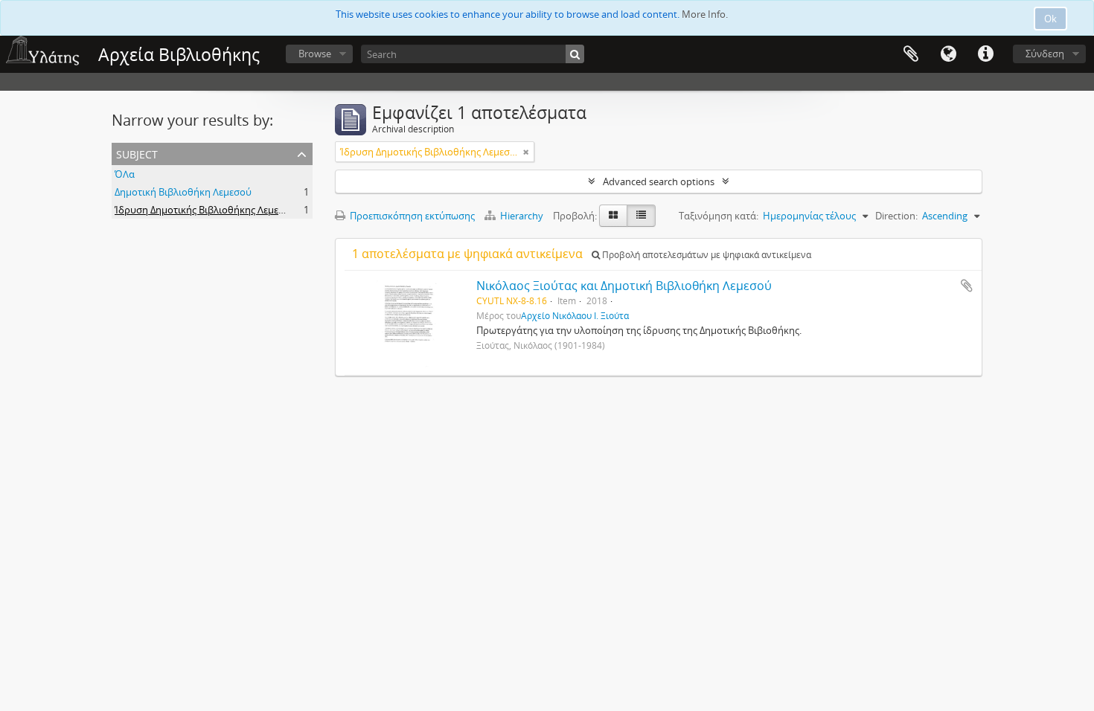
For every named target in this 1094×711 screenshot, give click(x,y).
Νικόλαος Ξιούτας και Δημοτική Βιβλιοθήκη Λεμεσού (624, 285)
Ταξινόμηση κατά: (718, 215)
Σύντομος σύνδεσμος (985, 54)
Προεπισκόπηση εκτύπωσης (411, 215)
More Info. (705, 14)
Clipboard (911, 54)
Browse (314, 53)
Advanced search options (658, 181)
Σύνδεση (1045, 53)
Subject (137, 153)
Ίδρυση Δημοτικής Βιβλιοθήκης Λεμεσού (205, 209)
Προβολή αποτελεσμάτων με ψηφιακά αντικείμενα (705, 254)
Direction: (896, 215)
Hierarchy (522, 215)
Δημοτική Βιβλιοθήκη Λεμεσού (183, 192)
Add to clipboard (966, 285)
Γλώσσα (948, 54)
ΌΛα (125, 174)
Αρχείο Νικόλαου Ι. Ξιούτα (575, 315)
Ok (1050, 18)
